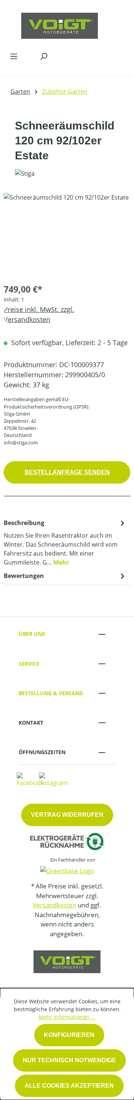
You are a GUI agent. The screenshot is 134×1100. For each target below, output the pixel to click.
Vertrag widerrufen (67, 815)
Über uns (32, 633)
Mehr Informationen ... (67, 1017)
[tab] (65, 542)
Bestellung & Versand (51, 693)
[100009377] (67, 235)
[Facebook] (30, 779)
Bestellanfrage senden (67, 472)
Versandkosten (54, 905)
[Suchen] (43, 56)
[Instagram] (53, 779)
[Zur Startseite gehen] (59, 24)
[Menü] (14, 56)
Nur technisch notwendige (69, 1060)
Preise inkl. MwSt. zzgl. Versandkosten (39, 314)
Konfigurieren (69, 1035)
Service (29, 663)
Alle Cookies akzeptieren (69, 1085)
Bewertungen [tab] (24, 576)
